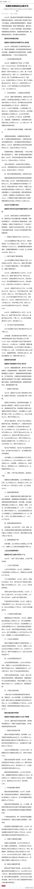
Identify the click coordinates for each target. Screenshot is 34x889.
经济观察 (5, 1)
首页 (1, 1)
